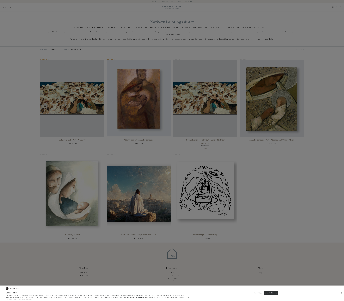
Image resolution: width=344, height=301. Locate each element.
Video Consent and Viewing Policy (136, 297)
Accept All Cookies (271, 293)
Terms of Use (108, 297)
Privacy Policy (119, 297)
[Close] (341, 293)
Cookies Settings (257, 293)
